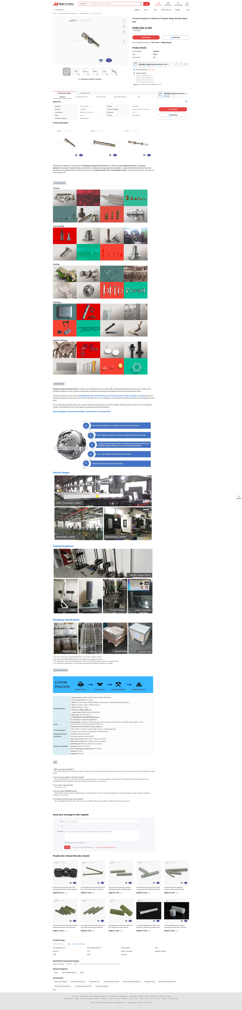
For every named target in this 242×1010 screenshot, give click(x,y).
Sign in (187, 5)
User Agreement (132, 1002)
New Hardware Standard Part (131, 981)
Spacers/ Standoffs (126, 951)
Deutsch (118, 998)
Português (89, 998)
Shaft (54, 954)
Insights (169, 996)
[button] (148, 97)
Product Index (153, 996)
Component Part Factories (111, 981)
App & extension (166, 10)
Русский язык (104, 998)
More (54, 990)
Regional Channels (143, 996)
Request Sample (166, 42)
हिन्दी (146, 998)
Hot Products (74, 996)
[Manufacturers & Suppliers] (63, 4)
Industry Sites (133, 996)
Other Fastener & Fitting (96, 13)
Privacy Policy (149, 1002)
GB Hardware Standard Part (62, 986)
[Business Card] (186, 101)
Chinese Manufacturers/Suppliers (98, 996)
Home (54, 13)
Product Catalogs (79, 944)
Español (83, 998)
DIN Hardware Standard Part (167, 981)
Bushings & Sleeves (160, 951)
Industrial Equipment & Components (67, 13)
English (77, 998)
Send (67, 847)
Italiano (112, 998)
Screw (56, 972)
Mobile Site (162, 996)
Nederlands (125, 998)
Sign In (135, 84)
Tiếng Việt (164, 998)
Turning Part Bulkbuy (102, 986)
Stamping (124, 954)
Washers (55, 951)
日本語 (141, 998)
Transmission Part (94, 981)
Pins (88, 951)
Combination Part (149, 981)
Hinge (88, 954)
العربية (131, 998)
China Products (84, 996)
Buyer (145, 10)
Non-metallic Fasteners (93, 948)
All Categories (59, 10)
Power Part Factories (60, 981)
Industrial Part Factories (78, 981)
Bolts (81, 972)
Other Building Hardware (69, 972)
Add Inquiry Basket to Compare (91, 79)
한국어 (136, 998)
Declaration (140, 1002)
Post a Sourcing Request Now (105, 847)
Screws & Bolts (125, 948)
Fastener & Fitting (83, 13)
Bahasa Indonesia (173, 998)
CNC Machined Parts (59, 948)
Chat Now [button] (176, 37)
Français (96, 998)
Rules (187, 10)
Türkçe (158, 998)
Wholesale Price (124, 996)
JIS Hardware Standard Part (83, 986)
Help (155, 10)
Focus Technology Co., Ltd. (109, 1002)
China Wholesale (113, 996)
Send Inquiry (146, 37)
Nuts (156, 948)
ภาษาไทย (151, 998)
